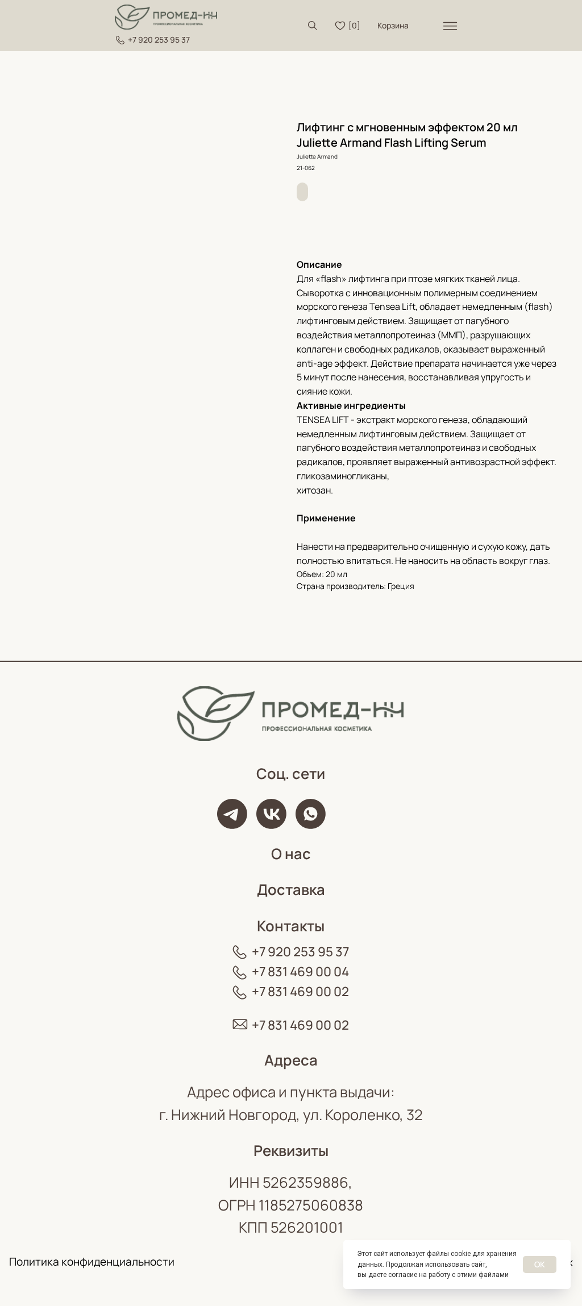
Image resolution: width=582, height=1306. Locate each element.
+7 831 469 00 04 (300, 971)
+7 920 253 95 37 (159, 39)
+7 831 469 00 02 (300, 991)
